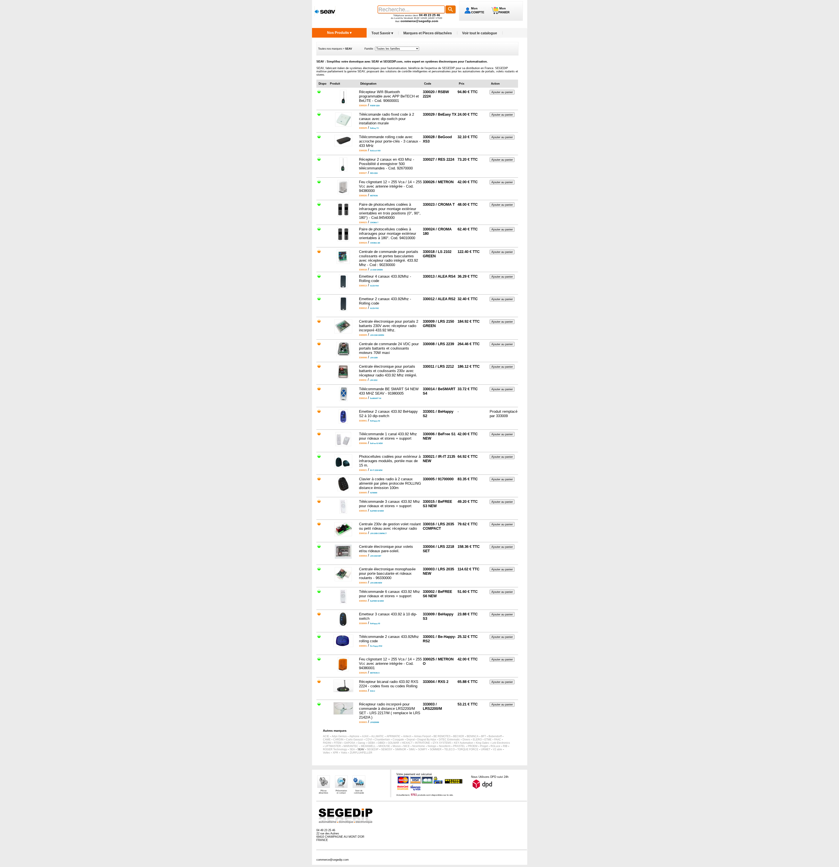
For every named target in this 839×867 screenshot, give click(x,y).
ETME (488, 739)
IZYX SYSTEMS (442, 742)
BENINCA (472, 736)
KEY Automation (463, 742)
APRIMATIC (393, 736)
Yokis (344, 752)
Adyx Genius (339, 736)
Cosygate (398, 739)
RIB (505, 746)
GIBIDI (381, 742)
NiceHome (418, 746)
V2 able (497, 749)
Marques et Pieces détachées (427, 33)
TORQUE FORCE (467, 749)
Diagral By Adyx (426, 739)
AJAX (365, 736)
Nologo (432, 746)
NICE (406, 746)
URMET (485, 749)
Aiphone (354, 736)
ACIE (326, 736)
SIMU (412, 749)
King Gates (482, 742)
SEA (352, 749)
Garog (361, 742)
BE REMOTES (442, 736)
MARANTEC (350, 746)
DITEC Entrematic (449, 739)
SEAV (360, 749)
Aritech (407, 736)
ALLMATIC (377, 736)
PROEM (472, 746)
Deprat (411, 739)
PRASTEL (459, 746)
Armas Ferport (422, 736)
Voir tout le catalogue (479, 33)
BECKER (458, 736)
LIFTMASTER (333, 746)
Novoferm (445, 746)
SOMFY (422, 749)
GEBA (371, 742)
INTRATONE (422, 742)
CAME (327, 739)
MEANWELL (368, 746)
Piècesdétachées (323, 792)
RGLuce (495, 746)
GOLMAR (393, 742)
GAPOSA (349, 742)
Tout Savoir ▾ (382, 33)
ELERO (477, 739)
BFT (483, 736)
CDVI (369, 739)
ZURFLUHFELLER (361, 752)
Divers (466, 739)
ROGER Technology (335, 749)
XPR (335, 752)
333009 (502, 416)
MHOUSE (384, 746)
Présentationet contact (341, 792)
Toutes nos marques (330, 48)
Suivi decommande (359, 792)
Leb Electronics (501, 742)
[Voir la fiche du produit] (343, 103)
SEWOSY (386, 749)
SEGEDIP (372, 749)
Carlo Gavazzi (354, 739)
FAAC (497, 739)
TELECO (449, 749)
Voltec (326, 752)
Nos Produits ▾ (339, 33)
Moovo (397, 746)
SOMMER (436, 749)
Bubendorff (495, 736)
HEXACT (407, 742)
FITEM (337, 742)
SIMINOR (400, 749)
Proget (484, 746)
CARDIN (338, 739)
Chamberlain (382, 739)
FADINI (327, 742)
